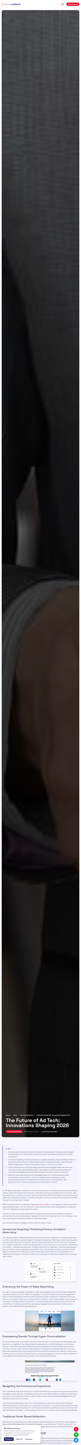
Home (8, 1115)
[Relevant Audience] (11, 4)
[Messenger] (76, 1440)
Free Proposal (73, 4)
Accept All (8, 1439)
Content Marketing (26, 1115)
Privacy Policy (23, 1435)
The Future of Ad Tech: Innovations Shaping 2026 (53, 1115)
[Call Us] (76, 1429)
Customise (28, 1439)
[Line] (76, 1434)
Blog (15, 1115)
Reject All (19, 1439)
